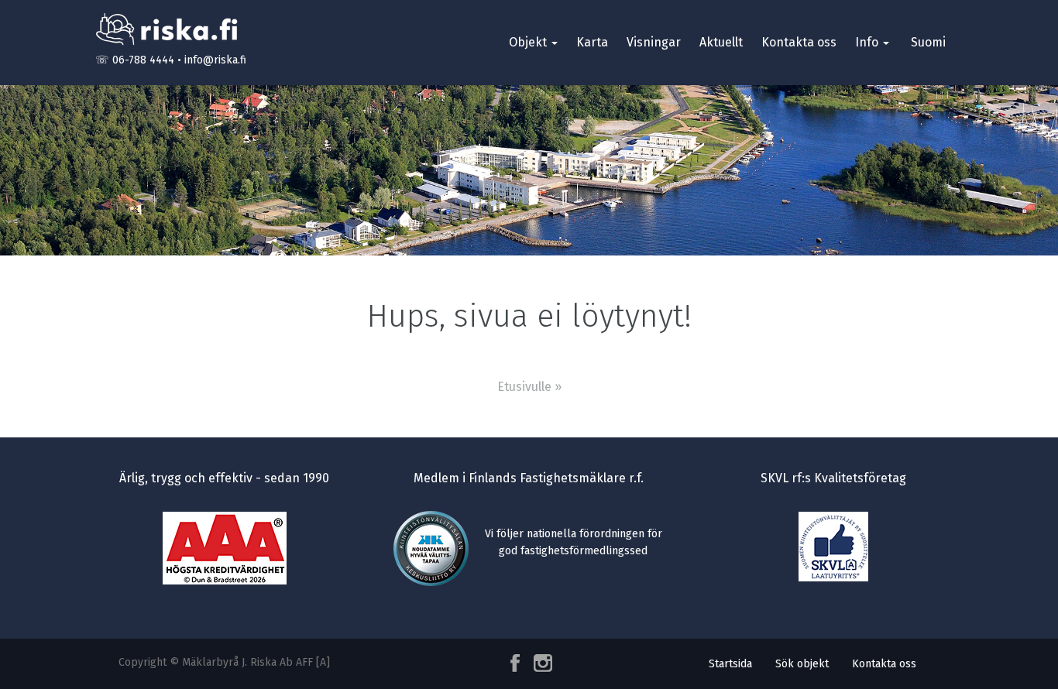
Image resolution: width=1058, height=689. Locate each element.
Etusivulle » (529, 386)
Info (868, 42)
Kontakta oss (798, 42)
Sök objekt (802, 663)
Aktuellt (721, 42)
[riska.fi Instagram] (539, 663)
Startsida (730, 663)
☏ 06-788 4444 (134, 60)
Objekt (529, 42)
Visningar (654, 42)
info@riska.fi (215, 60)
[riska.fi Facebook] (516, 663)
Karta (592, 42)
